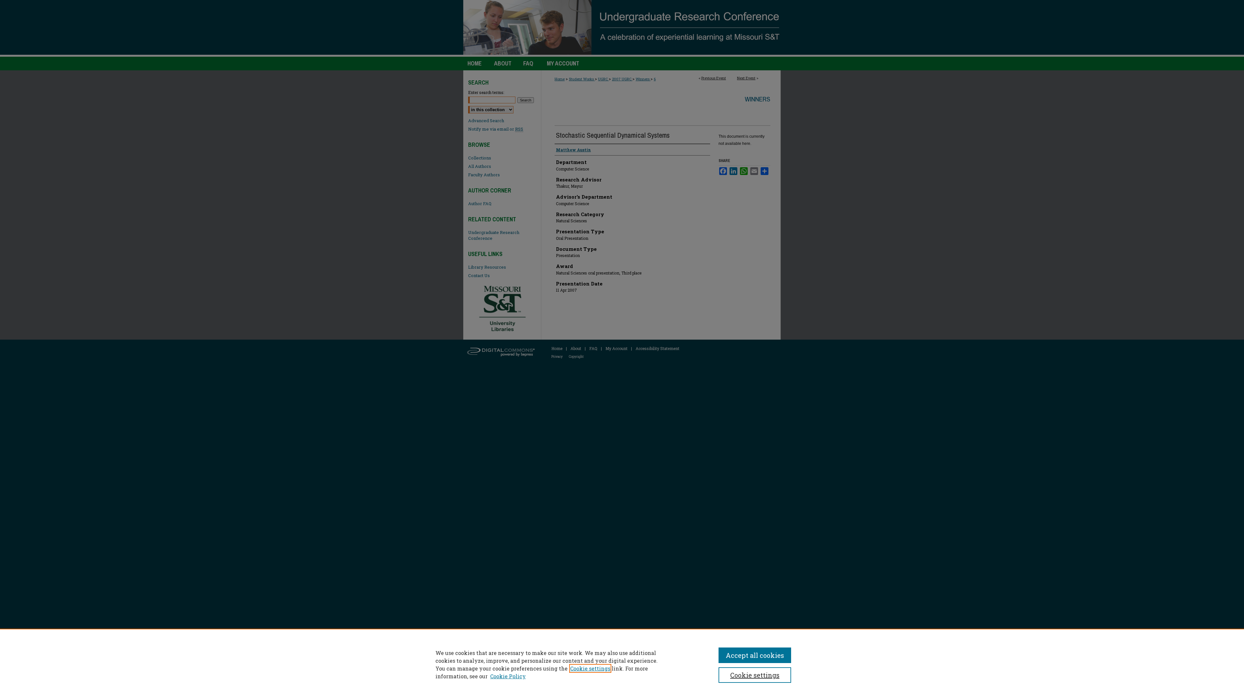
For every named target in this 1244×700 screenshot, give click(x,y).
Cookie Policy (508, 676)
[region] (622, 664)
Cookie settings (590, 668)
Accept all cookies (755, 655)
